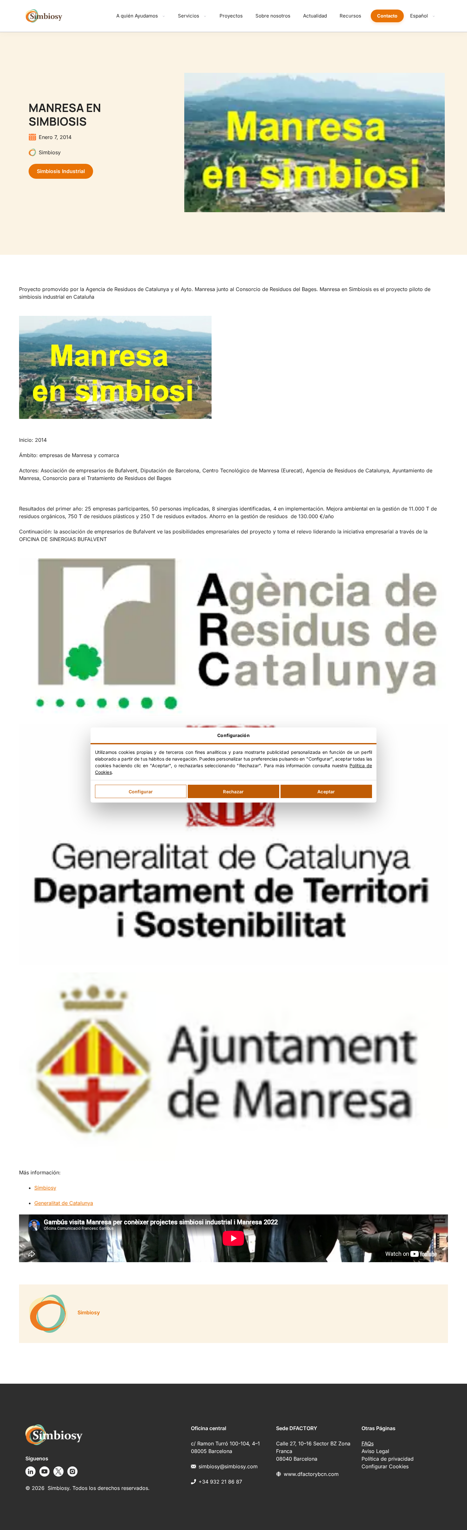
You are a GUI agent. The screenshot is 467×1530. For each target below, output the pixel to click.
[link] (233, 859)
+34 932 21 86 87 (220, 1481)
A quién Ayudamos (137, 16)
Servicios (188, 16)
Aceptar (326, 791)
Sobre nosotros (272, 16)
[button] (233, 368)
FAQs (368, 1443)
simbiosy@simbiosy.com (228, 1466)
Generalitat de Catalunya (63, 1203)
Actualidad (315, 16)
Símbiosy (45, 1188)
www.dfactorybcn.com (311, 1474)
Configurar (141, 791)
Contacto (387, 15)
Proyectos (231, 16)
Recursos (350, 16)
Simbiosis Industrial (61, 171)
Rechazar (233, 791)
